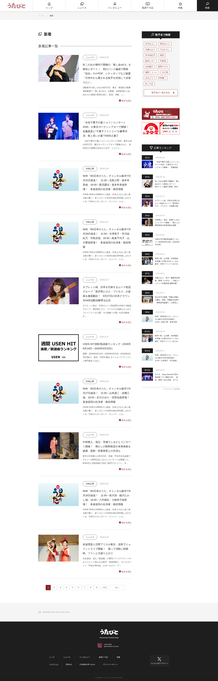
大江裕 (165, 72)
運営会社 (69, 664)
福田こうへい (151, 72)
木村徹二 (162, 78)
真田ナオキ (163, 67)
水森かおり (150, 49)
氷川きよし (150, 44)
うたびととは (53, 664)
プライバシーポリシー (110, 664)
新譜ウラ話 (103, 657)
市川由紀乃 (150, 55)
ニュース (66, 657)
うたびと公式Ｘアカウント (159, 663)
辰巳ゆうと (165, 44)
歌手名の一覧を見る (161, 93)
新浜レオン (150, 61)
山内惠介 (149, 67)
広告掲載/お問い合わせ (87, 664)
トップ (41, 16)
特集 (118, 657)
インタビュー (84, 657)
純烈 (162, 55)
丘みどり (149, 78)
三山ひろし (165, 49)
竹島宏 (163, 61)
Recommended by (169, 389)
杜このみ (149, 84)
